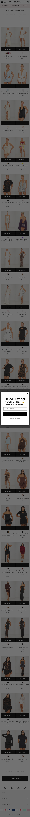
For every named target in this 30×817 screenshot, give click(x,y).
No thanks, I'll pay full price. (15, 418)
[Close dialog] (27, 394)
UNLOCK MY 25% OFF (15, 414)
